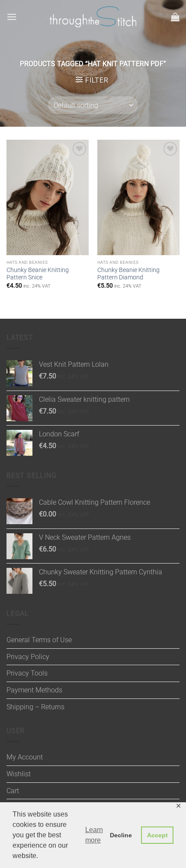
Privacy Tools (27, 673)
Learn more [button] (94, 835)
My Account (24, 757)
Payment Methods (34, 690)
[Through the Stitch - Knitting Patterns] (93, 16)
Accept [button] (157, 835)
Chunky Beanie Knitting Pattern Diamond (128, 273)
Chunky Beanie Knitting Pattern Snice (37, 273)
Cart (12, 791)
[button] (11, 16)
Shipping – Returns (35, 707)
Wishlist (18, 774)
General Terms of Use (39, 640)
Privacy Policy (27, 657)
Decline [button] (121, 835)
